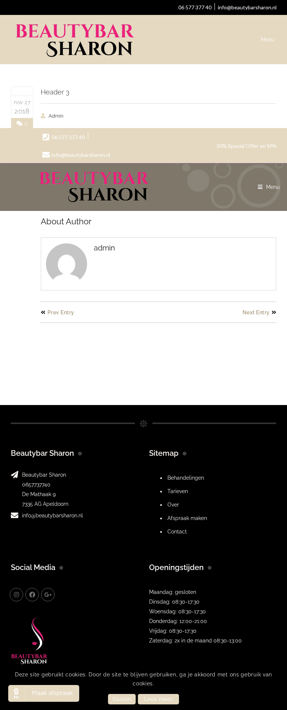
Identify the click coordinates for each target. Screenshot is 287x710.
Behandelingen (185, 478)
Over (173, 505)
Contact (177, 532)
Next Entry (256, 312)
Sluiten (121, 699)
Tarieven (177, 491)
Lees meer (158, 699)
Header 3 (55, 92)
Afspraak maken (187, 518)
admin (56, 116)
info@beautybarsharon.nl (52, 516)
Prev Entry (60, 312)
